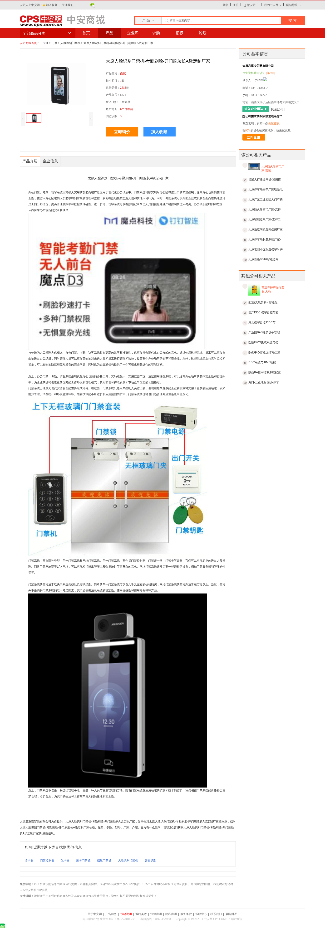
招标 (179, 33)
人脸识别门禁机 (70, 43)
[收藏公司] (278, 109)
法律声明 (156, 914)
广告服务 (111, 914)
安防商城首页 (28, 43)
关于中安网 (95, 914)
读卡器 (29, 860)
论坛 (203, 33)
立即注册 (253, 137)
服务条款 (186, 914)
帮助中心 (201, 914)
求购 (156, 33)
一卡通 (44, 43)
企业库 (132, 33)
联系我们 (216, 914)
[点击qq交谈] (265, 80)
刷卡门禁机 (83, 860)
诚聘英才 (141, 914)
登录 (225, 5)
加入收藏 (52, 5)
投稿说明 (126, 914)
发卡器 (65, 860)
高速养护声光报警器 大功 (272, 289)
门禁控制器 (47, 860)
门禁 (54, 43)
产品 (109, 33)
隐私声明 (171, 914)
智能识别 (150, 860)
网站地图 (231, 914)
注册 (235, 5)
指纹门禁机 (104, 860)
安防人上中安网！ (31, 5)
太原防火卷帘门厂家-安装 (272, 168)
